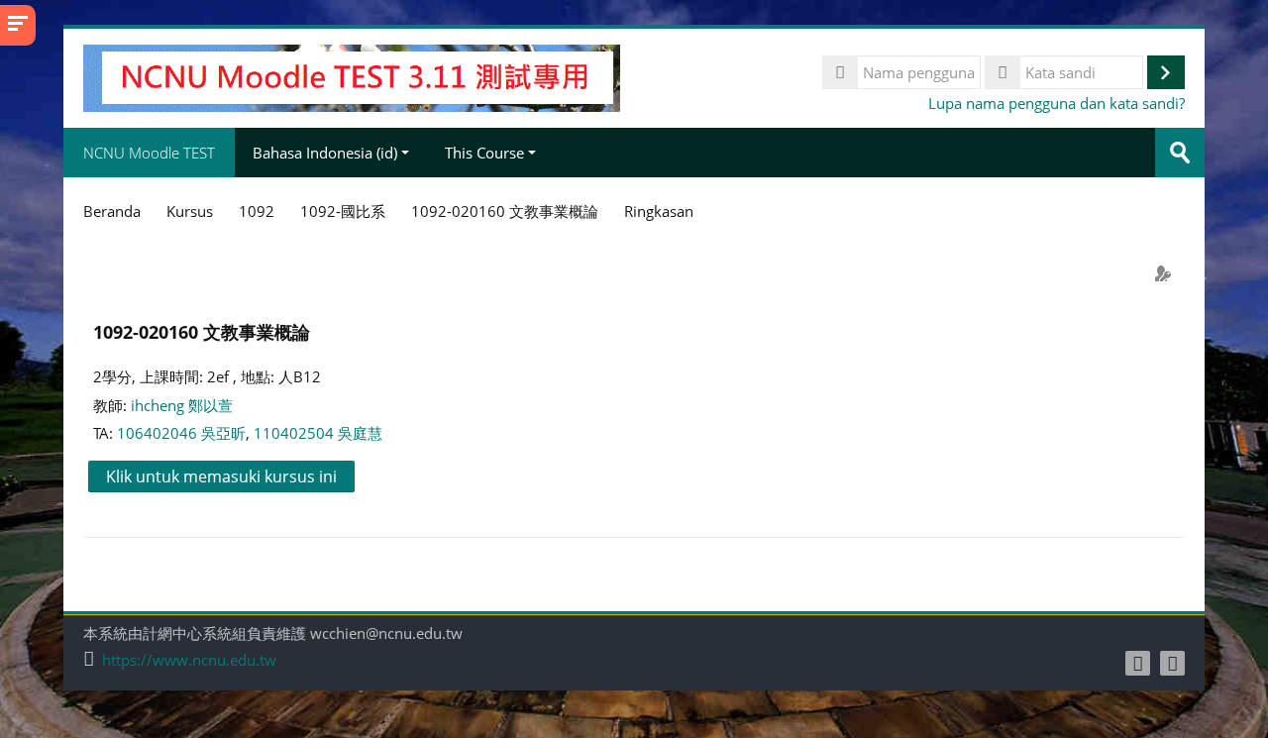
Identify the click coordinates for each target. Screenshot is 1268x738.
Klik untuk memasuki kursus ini (221, 476)
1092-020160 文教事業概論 (201, 331)
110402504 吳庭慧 (318, 433)
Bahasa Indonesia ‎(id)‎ (325, 152)
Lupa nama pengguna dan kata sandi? (1056, 103)
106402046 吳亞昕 (181, 433)
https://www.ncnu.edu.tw (189, 660)
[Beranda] (351, 76)
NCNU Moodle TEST (149, 152)
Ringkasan (658, 211)
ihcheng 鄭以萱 (182, 405)
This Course (484, 152)
